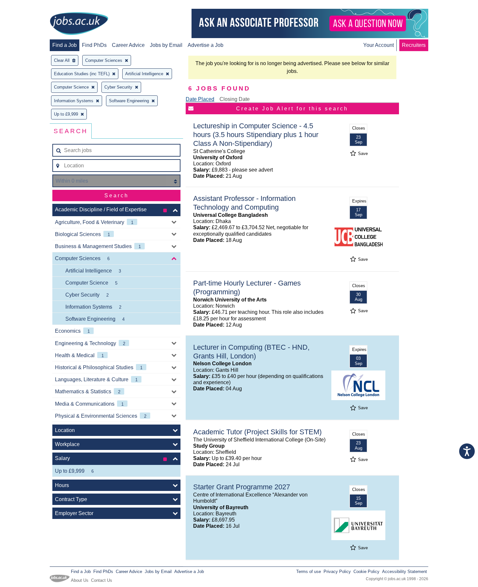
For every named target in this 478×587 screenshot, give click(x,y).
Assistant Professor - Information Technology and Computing (244, 202)
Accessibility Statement (404, 571)
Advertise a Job (205, 45)
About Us (79, 580)
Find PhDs (94, 45)
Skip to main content (26, 5)
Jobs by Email (166, 45)
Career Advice (128, 45)
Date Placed (200, 99)
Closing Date (234, 99)
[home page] (79, 24)
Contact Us (101, 580)
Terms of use (308, 571)
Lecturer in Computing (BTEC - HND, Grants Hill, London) (251, 351)
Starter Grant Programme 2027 (241, 487)
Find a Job (64, 45)
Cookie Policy (366, 571)
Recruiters (414, 45)
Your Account (378, 45)
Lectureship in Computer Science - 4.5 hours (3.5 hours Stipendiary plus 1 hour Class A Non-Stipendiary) (255, 134)
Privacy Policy (337, 571)
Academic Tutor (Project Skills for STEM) (257, 432)
